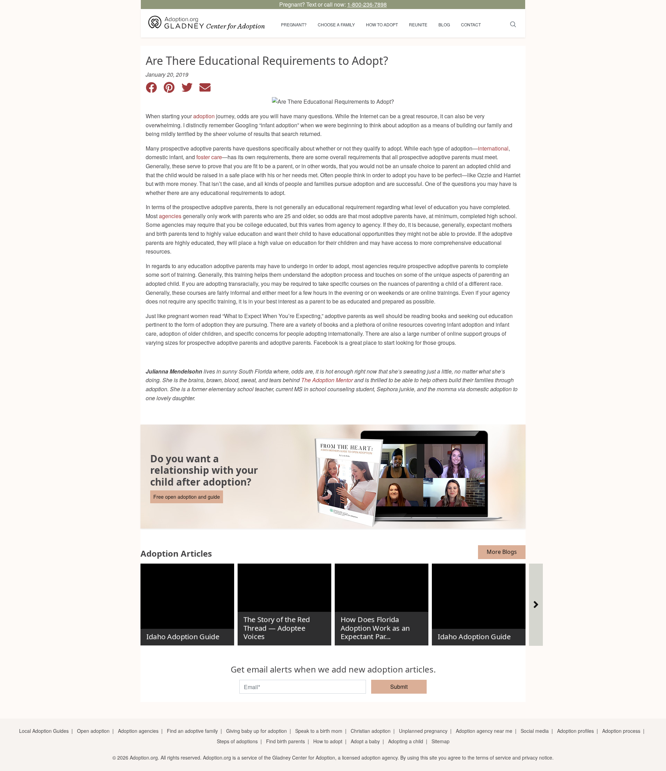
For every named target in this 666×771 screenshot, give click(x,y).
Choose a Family (336, 24)
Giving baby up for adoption (256, 730)
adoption (204, 116)
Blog (444, 24)
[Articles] (536, 605)
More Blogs (502, 552)
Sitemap (441, 741)
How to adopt (382, 24)
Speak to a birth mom (318, 730)
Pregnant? (294, 24)
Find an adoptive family (192, 730)
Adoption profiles (575, 730)
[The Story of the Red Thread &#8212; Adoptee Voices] (284, 602)
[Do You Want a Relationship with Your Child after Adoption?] (333, 477)
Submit (399, 687)
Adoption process (621, 730)
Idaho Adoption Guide (182, 636)
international (493, 148)
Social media (535, 730)
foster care (209, 157)
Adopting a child (405, 741)
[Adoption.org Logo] (207, 23)
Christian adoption (371, 730)
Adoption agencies (138, 730)
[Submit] (513, 23)
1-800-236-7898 (367, 4)
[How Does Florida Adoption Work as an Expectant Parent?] (381, 602)
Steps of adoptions (237, 741)
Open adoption (93, 730)
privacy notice (537, 757)
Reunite (418, 24)
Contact (471, 24)
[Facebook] (155, 89)
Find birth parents (285, 741)
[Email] (207, 89)
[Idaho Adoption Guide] (187, 602)
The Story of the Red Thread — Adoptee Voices (276, 628)
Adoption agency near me (484, 730)
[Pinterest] (172, 89)
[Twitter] (190, 89)
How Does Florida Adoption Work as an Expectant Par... (375, 628)
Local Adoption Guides (44, 730)
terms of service (493, 757)
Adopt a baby (365, 741)
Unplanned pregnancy (423, 730)
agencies (170, 216)
